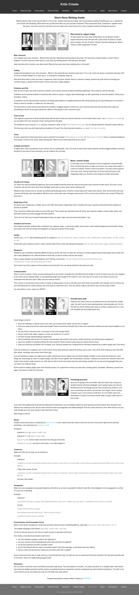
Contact (123, 11)
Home (15, 11)
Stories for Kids (53, 11)
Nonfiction (66, 11)
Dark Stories (112, 11)
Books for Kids (26, 11)
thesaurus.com (42, 425)
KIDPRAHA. (87, 578)
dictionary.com (51, 422)
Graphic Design (79, 11)
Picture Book (39, 11)
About (102, 11)
